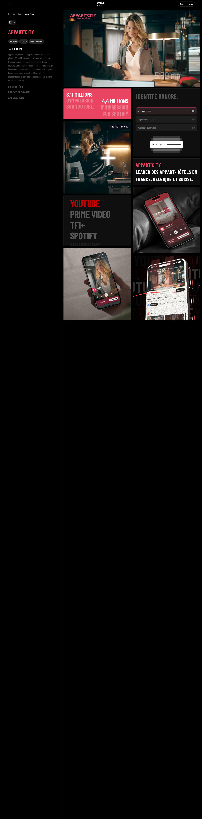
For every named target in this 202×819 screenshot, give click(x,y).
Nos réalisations (15, 14)
